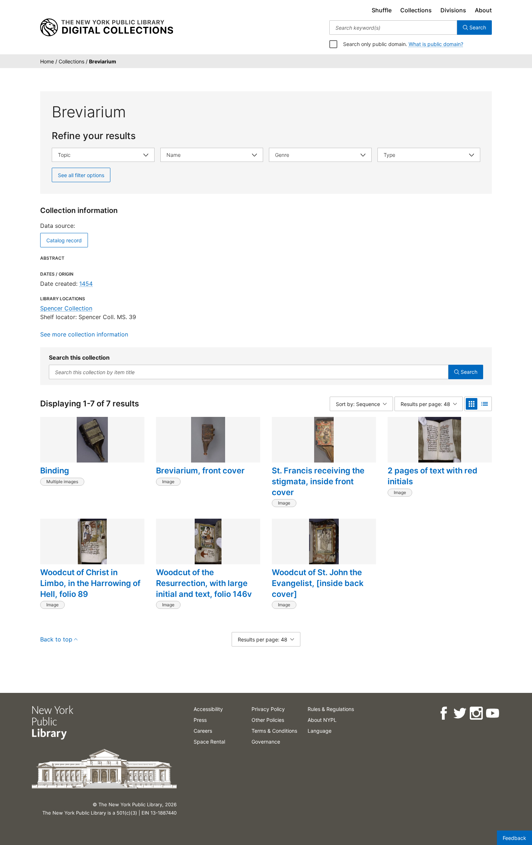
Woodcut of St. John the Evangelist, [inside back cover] (318, 583)
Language (320, 731)
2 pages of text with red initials (432, 476)
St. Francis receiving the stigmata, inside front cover (318, 481)
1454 (86, 283)
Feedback (514, 838)
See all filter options (81, 175)
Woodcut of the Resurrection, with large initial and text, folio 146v (204, 583)
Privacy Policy (268, 709)
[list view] (484, 404)
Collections (416, 10)
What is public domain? (436, 44)
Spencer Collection (66, 308)
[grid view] (471, 404)
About (483, 10)
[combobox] (393, 27)
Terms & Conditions (274, 731)
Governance (266, 742)
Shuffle (382, 10)
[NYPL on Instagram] (476, 713)
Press (200, 720)
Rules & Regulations (331, 709)
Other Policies (268, 720)
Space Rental (209, 742)
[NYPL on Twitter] (459, 713)
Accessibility (208, 709)
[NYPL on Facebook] (443, 713)
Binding (54, 470)
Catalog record (64, 240)
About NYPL (322, 720)
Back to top (56, 639)
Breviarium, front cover (200, 470)
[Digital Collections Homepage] (106, 27)
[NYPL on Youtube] (492, 713)
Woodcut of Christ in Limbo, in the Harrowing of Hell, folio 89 (90, 583)
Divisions (453, 10)
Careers (203, 731)
